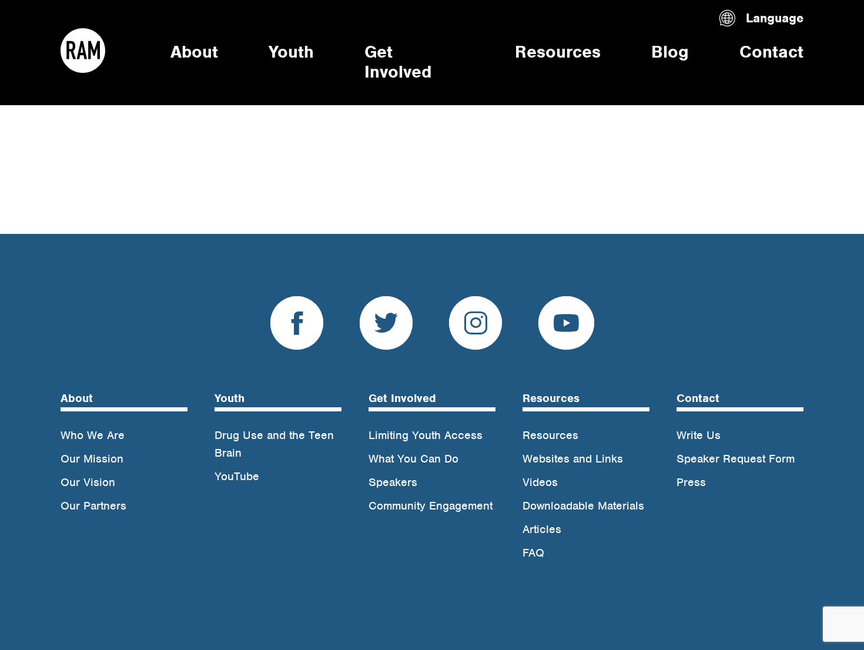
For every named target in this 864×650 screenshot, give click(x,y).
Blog (670, 51)
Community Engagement (431, 505)
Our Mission (92, 458)
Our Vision (88, 482)
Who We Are (93, 435)
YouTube (237, 476)
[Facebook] (296, 328)
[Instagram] (475, 328)
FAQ (533, 552)
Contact (771, 51)
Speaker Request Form (736, 458)
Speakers (393, 482)
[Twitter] (386, 328)
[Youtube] (566, 328)
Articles (542, 529)
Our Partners (93, 505)
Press (691, 482)
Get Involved (397, 61)
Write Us (699, 435)
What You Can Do (413, 458)
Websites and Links (573, 458)
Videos (540, 482)
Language (774, 18)
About (194, 51)
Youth (291, 51)
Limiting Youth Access (426, 435)
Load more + (93, 139)
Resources (558, 51)
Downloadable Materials (583, 505)
